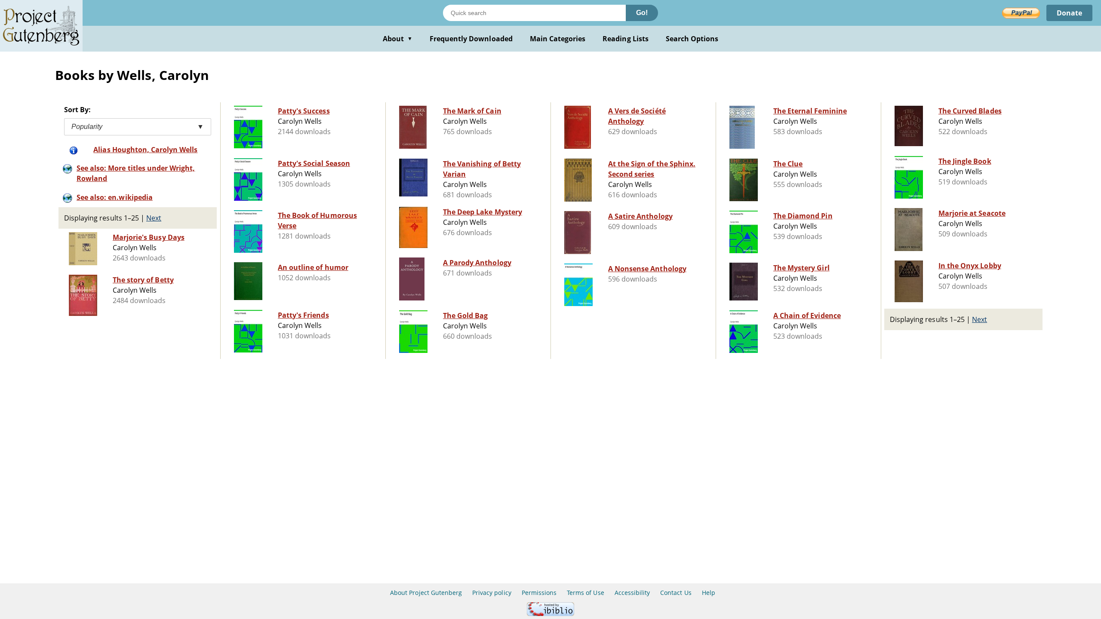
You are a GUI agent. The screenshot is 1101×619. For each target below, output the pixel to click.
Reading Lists (626, 38)
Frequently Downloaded (471, 38)
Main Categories (558, 38)
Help (708, 592)
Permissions (539, 592)
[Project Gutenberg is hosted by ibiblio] (550, 614)
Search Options (692, 38)
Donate (1069, 13)
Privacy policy (491, 592)
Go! (642, 12)
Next (153, 218)
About (397, 38)
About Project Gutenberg (426, 592)
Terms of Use (585, 592)
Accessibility (632, 592)
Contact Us (675, 592)
